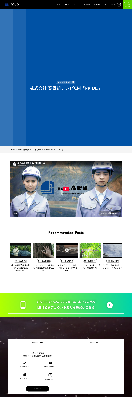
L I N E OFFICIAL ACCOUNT (127, 4)
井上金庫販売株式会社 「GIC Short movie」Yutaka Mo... (20, 268)
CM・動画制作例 (21, 261)
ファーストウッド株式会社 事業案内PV (90, 266)
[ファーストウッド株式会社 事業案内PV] (90, 250)
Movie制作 (98, 4)
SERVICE (77, 4)
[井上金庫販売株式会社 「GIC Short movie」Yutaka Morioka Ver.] (20, 250)
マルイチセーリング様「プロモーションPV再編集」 (67, 268)
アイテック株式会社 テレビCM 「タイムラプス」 (113, 266)
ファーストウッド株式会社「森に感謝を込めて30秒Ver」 (43, 268)
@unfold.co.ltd (50, 379)
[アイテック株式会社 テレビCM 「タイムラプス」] (113, 250)
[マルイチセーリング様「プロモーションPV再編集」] (67, 250)
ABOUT (67, 4)
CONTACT (111, 4)
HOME (59, 4)
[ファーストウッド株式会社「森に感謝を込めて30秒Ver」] (43, 250)
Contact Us (37, 389)
